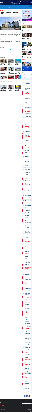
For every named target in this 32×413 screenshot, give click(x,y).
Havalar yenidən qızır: (28, 328)
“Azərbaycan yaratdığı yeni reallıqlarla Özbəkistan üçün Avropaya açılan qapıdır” (28, 336)
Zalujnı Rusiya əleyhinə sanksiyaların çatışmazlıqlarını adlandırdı (28, 105)
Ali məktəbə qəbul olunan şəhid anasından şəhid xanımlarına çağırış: (3, 65)
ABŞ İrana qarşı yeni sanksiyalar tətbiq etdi (27, 176)
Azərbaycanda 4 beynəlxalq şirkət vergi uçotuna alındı (28, 349)
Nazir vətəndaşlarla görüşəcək (27, 258)
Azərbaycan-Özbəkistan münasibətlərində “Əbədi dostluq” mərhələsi (27, 294)
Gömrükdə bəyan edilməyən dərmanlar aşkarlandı (28, 222)
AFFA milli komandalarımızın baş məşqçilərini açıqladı (28, 274)
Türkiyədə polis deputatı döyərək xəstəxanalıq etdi (27, 85)
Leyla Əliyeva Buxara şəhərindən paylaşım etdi (27, 210)
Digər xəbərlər (27, 392)
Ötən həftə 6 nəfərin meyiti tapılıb (27, 362)
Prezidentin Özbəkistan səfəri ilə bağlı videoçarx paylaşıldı (27, 181)
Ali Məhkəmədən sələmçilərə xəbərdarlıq (28, 129)
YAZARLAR (5, 7)
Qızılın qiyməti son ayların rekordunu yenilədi (27, 83)
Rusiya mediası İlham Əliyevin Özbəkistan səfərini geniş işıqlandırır (28, 354)
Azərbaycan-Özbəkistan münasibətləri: (27, 240)
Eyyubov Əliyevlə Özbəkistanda (26, 357)
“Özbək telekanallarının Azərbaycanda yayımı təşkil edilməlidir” (28, 345)
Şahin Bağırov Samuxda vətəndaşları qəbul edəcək (27, 270)
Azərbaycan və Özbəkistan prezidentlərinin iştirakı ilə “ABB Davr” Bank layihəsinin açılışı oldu (28, 288)
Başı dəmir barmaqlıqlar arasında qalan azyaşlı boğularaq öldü (27, 123)
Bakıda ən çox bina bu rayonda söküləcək (29, 30)
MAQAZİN (14, 7)
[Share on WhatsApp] (1, 49)
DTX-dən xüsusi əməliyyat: (29, 48)
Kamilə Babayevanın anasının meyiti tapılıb (24, 39)
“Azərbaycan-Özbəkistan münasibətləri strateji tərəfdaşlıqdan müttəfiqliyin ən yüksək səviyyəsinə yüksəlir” (28, 305)
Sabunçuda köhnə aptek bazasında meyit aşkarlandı (28, 243)
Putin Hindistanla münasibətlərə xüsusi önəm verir (28, 121)
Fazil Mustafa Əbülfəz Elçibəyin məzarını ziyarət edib (3, 91)
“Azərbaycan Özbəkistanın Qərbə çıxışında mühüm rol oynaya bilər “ (27, 323)
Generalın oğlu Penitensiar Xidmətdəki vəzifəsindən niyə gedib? (24, 30)
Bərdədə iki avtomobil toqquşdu (27, 178)
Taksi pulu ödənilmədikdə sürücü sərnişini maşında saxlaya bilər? (27, 145)
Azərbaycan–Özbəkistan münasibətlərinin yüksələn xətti (27, 246)
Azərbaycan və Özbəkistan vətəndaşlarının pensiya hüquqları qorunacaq (27, 251)
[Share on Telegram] (13, 49)
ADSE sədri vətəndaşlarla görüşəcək (27, 262)
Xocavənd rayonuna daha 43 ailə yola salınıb (28, 81)
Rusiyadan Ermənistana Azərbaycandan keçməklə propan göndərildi (27, 368)
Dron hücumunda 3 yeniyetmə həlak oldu (28, 279)
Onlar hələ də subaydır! (28, 148)
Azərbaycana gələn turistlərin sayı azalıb (27, 142)
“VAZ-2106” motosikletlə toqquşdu (27, 152)
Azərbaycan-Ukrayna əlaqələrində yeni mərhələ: (24, 58)
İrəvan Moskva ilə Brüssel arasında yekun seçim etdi (27, 347)
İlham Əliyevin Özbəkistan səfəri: (28, 359)
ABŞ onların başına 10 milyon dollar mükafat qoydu (28, 140)
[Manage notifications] (30, 411)
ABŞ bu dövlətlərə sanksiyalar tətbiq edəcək (27, 207)
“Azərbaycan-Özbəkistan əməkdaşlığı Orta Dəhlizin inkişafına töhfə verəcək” (27, 299)
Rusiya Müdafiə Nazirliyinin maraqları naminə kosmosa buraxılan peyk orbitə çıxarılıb (27, 339)
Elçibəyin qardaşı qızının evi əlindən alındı (28, 188)
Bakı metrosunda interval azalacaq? (27, 248)
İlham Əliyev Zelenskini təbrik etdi (28, 386)
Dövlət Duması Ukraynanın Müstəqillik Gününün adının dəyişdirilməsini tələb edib (27, 333)
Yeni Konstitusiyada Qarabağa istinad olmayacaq (28, 384)
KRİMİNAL (7, 7)
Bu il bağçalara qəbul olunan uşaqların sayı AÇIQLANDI (28, 195)
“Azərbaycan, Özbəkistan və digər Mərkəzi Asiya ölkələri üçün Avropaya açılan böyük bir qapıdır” (28, 371)
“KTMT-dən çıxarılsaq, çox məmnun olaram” (28, 302)
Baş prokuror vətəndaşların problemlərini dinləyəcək (28, 260)
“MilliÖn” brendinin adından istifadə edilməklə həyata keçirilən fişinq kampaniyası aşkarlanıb (10, 82)
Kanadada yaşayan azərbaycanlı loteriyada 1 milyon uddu (24, 48)
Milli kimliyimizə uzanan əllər (28, 133)
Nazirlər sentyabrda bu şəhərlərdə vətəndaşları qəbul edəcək (3, 82)
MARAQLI (17, 7)
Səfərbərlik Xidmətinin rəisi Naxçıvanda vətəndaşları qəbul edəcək (28, 256)
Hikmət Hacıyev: (28, 365)
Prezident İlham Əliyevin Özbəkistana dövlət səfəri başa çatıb (27, 203)
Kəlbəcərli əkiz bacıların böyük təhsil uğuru (27, 110)
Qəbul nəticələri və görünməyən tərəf (27, 156)
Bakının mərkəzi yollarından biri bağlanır (28, 229)
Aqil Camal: (28, 314)
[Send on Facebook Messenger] (8, 49)
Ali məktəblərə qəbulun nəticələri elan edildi (27, 215)
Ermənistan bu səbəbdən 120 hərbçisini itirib (28, 234)
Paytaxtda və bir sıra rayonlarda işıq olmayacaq (27, 172)
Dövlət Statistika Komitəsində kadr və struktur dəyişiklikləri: (28, 220)
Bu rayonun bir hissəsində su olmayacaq (28, 205)
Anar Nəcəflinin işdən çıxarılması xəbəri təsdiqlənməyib (29, 39)
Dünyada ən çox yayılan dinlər (27, 165)
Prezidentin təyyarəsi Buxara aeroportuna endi (28, 374)
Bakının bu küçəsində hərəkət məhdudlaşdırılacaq (28, 200)
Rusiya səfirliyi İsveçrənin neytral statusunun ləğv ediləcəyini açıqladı (27, 331)
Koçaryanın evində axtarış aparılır (27, 163)
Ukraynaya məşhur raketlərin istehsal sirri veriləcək (28, 285)
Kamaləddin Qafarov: (27, 137)
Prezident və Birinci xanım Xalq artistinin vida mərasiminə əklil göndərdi (27, 96)
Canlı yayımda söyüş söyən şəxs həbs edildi (27, 174)
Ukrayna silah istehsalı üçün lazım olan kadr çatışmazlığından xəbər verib (28, 114)
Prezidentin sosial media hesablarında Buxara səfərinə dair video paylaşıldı (28, 291)
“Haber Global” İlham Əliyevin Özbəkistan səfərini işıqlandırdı (28, 198)
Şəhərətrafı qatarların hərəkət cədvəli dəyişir (27, 212)
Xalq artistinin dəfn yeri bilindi (27, 186)
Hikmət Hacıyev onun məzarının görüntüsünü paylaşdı (27, 265)
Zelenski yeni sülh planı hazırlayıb (27, 159)
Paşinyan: (28, 268)
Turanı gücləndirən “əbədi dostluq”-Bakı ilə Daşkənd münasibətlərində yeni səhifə (28, 282)
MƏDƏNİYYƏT (2, 7)
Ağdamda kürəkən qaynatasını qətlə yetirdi (27, 150)
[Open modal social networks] (15, 49)
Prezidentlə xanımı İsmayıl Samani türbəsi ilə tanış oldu (28, 326)
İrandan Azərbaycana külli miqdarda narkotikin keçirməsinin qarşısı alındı (27, 381)
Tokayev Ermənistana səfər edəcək (27, 193)
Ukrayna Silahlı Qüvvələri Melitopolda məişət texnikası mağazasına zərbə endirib (28, 107)
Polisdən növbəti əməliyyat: (28, 253)
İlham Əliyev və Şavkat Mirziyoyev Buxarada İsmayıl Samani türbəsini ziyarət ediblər (28, 237)
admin (4, 15)
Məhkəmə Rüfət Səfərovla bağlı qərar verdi (27, 317)
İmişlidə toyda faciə (28, 352)
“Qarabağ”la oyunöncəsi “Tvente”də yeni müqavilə (27, 161)
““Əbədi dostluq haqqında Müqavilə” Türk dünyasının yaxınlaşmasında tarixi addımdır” (27, 89)
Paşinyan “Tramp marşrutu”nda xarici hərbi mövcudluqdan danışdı (27, 342)
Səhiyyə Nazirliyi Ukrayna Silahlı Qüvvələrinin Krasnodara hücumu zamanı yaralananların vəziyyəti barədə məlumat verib (28, 320)
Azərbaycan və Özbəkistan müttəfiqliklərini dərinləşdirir (28, 312)
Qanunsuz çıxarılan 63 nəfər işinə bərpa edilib (29, 57)
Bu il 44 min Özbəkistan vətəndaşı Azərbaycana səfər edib (28, 191)
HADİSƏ (9, 7)
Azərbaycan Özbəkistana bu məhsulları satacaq (28, 227)
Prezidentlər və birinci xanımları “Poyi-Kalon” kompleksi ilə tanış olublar (27, 232)
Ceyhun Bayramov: (28, 297)
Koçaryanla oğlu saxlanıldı (27, 131)
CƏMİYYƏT (2, 10)
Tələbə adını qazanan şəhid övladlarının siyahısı (27, 98)
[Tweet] (11, 49)
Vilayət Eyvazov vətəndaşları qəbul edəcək (28, 272)
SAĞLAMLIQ (11, 7)
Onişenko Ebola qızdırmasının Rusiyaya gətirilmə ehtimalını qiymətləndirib (27, 101)
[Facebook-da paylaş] (4, 49)
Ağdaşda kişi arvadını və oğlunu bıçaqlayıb (27, 388)
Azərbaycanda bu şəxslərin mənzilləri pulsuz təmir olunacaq (17, 91)
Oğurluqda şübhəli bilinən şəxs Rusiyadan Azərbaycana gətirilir (28, 217)
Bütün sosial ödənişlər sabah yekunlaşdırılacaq (28, 391)
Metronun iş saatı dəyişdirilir (28, 116)
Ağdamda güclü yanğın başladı (27, 225)
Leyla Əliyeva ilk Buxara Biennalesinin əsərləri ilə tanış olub (11, 73)
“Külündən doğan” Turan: (28, 127)
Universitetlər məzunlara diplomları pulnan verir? (27, 118)
